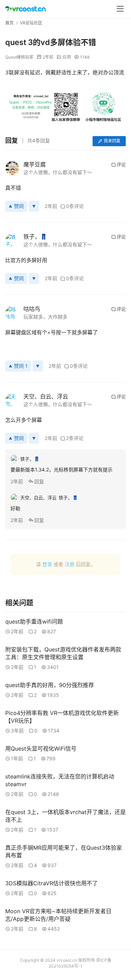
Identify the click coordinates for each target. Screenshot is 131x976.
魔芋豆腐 (34, 164)
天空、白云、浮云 (45, 396)
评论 (121, 164)
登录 (47, 564)
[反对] (34, 206)
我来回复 (112, 140)
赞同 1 (21, 366)
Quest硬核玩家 (19, 57)
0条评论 (75, 206)
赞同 (19, 206)
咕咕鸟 (31, 308)
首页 (9, 22)
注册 (69, 564)
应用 (67, 57)
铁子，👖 (35, 236)
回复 (39, 481)
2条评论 (74, 438)
